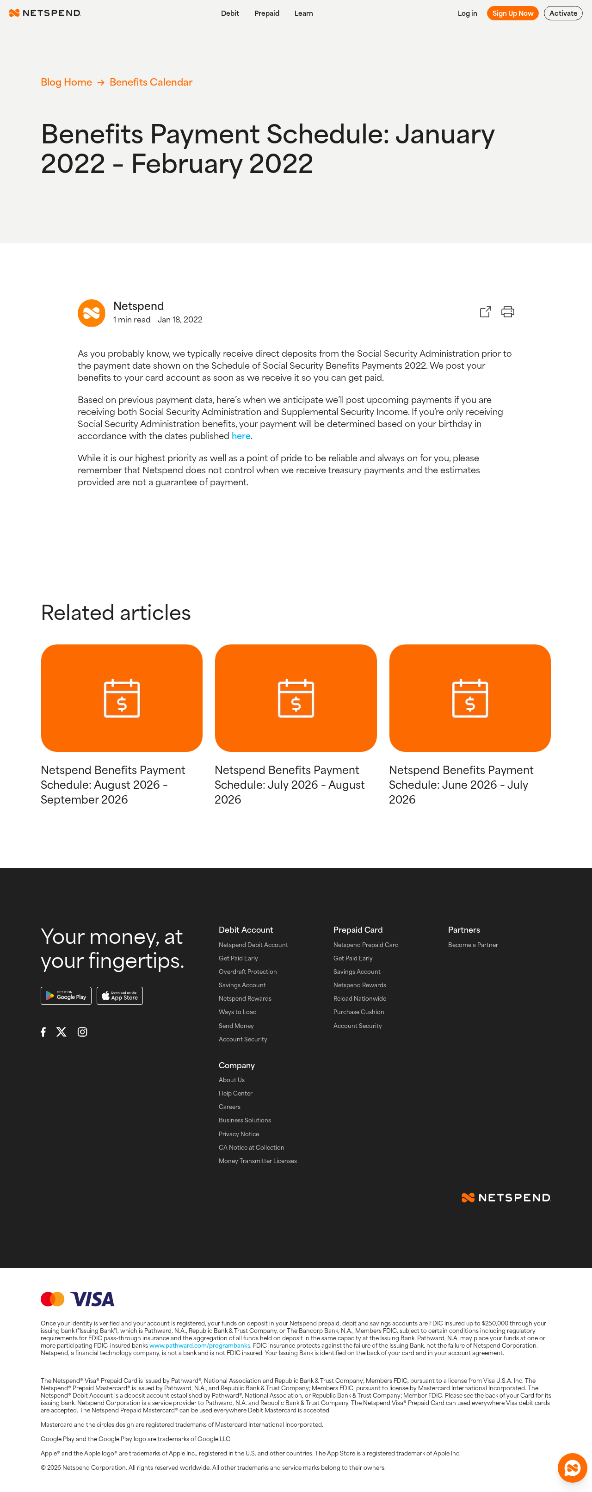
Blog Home (66, 81)
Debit (230, 13)
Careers (229, 1106)
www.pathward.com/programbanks (199, 1345)
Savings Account (242, 985)
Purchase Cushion (358, 1012)
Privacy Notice (239, 1134)
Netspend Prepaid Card (366, 944)
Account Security (243, 1039)
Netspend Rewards (245, 998)
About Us (232, 1080)
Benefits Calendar (151, 81)
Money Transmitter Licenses (258, 1161)
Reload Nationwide (359, 998)
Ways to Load (238, 1012)
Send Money (236, 1025)
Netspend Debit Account (253, 944)
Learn (304, 13)
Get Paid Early (238, 958)
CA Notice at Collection (251, 1147)
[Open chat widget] (572, 1468)
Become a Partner (473, 944)
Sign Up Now (513, 13)
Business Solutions (245, 1120)
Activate (563, 13)
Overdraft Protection (248, 971)
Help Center (236, 1093)
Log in (467, 13)
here (241, 435)
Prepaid (266, 13)
